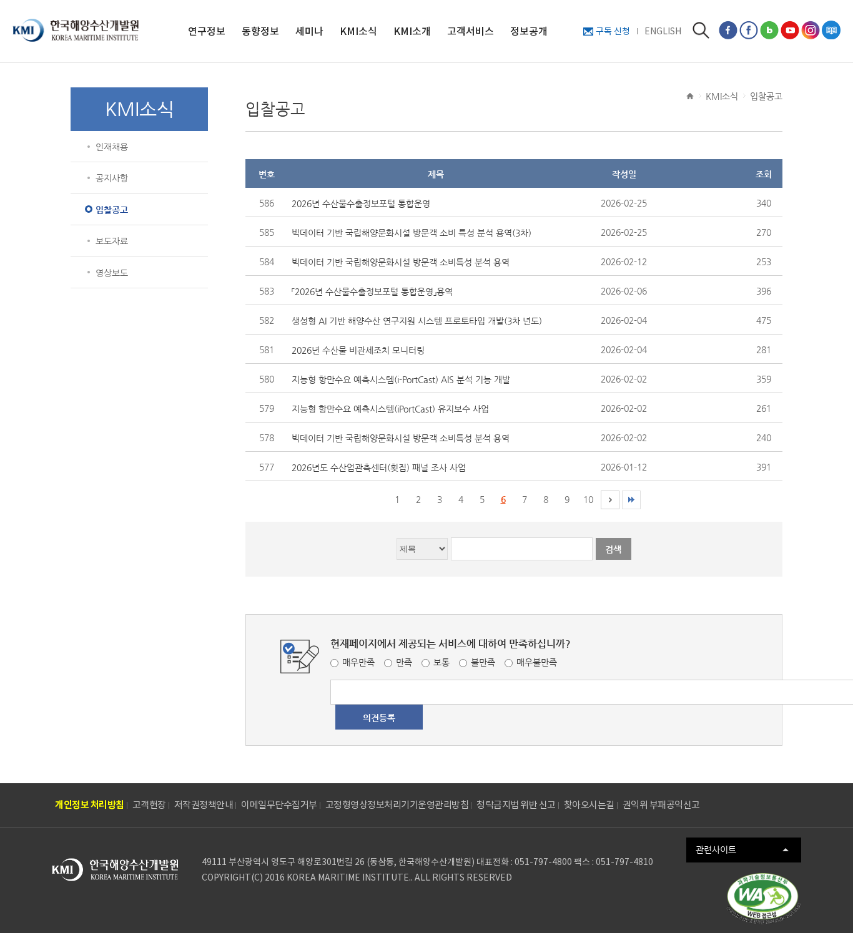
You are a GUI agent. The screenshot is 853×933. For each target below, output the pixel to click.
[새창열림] (763, 898)
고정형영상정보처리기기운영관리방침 (397, 805)
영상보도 (112, 273)
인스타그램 (810, 30)
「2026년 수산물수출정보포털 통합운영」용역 (372, 291)
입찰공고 (112, 210)
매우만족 (358, 662)
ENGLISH (662, 31)
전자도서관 (831, 30)
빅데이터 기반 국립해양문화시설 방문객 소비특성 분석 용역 (401, 262)
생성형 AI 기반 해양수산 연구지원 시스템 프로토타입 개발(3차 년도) (417, 321)
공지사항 (112, 178)
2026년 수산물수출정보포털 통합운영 (361, 203)
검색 (701, 30)
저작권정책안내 (204, 805)
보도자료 (112, 241)
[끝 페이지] (631, 500)
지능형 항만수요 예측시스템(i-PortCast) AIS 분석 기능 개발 (401, 379)
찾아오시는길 (589, 805)
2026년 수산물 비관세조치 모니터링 (358, 350)
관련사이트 (716, 849)
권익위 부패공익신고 (661, 805)
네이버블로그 (769, 30)
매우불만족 (536, 662)
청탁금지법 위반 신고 (516, 805)
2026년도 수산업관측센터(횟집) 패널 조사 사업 (379, 467)
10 (588, 499)
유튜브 (790, 30)
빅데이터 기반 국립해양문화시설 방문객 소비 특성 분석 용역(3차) (411, 233)
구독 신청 (613, 31)
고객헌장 (149, 805)
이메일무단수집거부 (279, 805)
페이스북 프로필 (748, 30)
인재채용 (112, 147)
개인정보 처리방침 (89, 805)
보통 (441, 662)
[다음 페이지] (610, 500)
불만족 (483, 662)
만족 (404, 662)
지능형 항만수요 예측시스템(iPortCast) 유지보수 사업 (390, 409)
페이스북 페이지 (728, 30)
